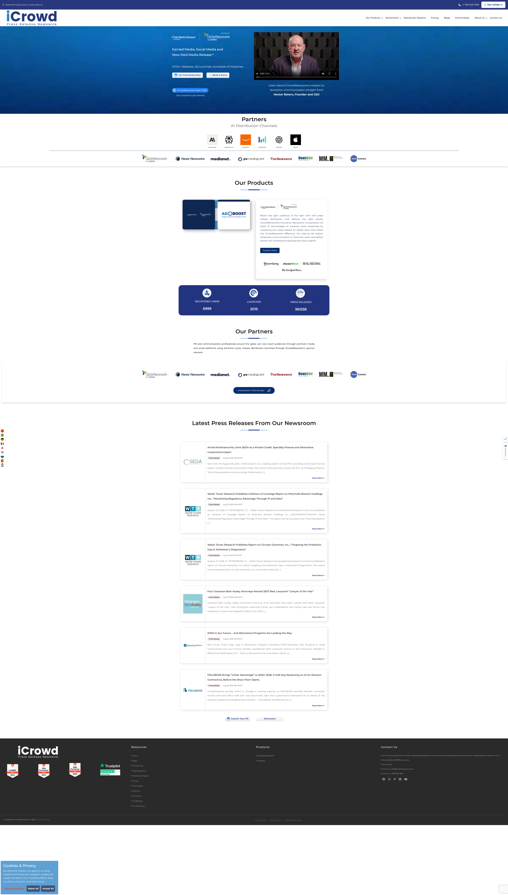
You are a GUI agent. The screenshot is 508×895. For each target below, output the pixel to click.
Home (135, 756)
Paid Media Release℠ (265, 756)
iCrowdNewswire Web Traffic (191, 90)
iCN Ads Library (139, 806)
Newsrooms (392, 18)
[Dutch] (2, 465)
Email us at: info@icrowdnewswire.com (398, 769)
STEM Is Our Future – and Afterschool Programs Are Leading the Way (249, 633)
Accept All (48, 888)
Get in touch (387, 764)
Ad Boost (261, 761)
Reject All (33, 888)
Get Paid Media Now (189, 75)
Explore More (270, 250)
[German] (2, 439)
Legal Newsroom (140, 771)
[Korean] (2, 452)
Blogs (447, 18)
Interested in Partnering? (251, 390)
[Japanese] (2, 448)
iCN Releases (138, 801)
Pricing (435, 18)
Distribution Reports (415, 18)
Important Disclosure (292, 820)
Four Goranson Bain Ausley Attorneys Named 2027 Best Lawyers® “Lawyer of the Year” (260, 591)
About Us (480, 18)
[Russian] (2, 456)
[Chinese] (2, 431)
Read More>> (318, 478)
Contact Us (496, 18)
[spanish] (2, 460)
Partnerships (462, 18)
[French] (2, 443)
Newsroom (270, 718)
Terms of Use (275, 820)
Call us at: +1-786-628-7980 (392, 773)
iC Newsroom (138, 766)
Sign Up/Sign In (494, 4)
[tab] (199, 214)
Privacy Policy (260, 820)
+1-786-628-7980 (470, 4)
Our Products (373, 18)
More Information (14, 888)
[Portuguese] (2, 435)
